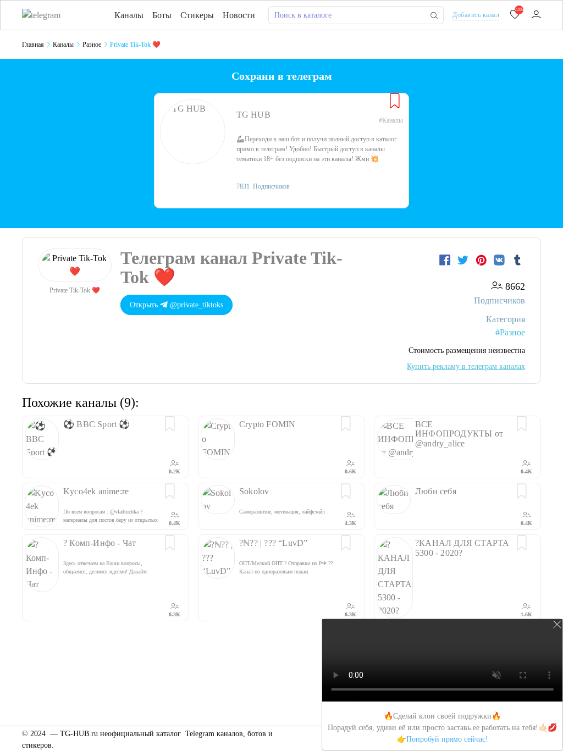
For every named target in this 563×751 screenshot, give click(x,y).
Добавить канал (475, 15)
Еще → (530, 639)
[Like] (394, 101)
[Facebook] (446, 260)
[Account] (536, 15)
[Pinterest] (482, 260)
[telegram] (41, 14)
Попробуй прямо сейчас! (447, 739)
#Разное (510, 332)
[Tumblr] (517, 260)
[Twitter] (464, 260)
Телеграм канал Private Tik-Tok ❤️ (231, 267)
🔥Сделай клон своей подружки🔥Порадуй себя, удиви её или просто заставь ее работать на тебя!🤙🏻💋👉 (442, 727)
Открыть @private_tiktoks (176, 305)
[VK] (500, 260)
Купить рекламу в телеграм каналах (466, 366)
